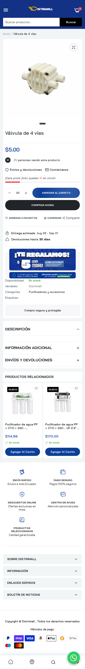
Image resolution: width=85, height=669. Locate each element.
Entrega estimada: (23, 233)
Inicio (6, 34)
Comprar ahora (42, 205)
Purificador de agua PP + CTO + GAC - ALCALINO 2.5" (21, 426)
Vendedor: (11, 286)
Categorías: (13, 292)
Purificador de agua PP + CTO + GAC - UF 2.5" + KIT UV (62, 426)
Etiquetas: (12, 297)
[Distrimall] (41, 10)
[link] (36, 388)
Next (77, 421)
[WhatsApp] (73, 658)
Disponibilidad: (14, 280)
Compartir (73, 218)
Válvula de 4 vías (24, 133)
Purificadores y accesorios (47, 292)
